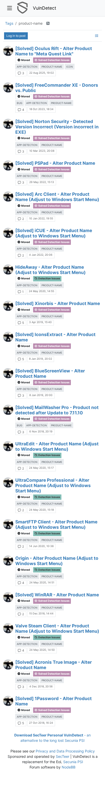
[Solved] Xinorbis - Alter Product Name (57, 303)
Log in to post (15, 36)
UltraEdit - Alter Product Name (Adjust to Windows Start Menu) (57, 446)
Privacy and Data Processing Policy (65, 751)
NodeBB (68, 767)
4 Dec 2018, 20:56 (41, 686)
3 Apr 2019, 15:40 (40, 322)
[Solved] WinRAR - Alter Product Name (57, 594)
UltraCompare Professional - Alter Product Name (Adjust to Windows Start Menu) (53, 485)
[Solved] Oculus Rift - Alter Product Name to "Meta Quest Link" (53, 51)
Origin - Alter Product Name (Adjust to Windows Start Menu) (56, 560)
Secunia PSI (73, 762)
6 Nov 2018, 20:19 (40, 431)
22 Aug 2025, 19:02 (41, 72)
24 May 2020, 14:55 (41, 291)
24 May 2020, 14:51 (41, 582)
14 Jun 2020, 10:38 (41, 546)
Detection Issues (49, 278)
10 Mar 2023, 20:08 (41, 151)
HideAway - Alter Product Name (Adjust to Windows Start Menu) (50, 269)
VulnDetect (44, 8)
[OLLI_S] (8, 51)
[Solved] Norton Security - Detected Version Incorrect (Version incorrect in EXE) (57, 127)
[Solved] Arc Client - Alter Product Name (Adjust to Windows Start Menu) (57, 196)
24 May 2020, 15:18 (41, 509)
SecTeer (62, 756)
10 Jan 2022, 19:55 (41, 218)
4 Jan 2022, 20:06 (40, 254)
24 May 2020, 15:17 (41, 468)
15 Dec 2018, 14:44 (41, 613)
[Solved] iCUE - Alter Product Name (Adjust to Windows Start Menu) (53, 233)
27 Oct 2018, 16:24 (41, 722)
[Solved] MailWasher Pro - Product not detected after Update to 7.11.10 (57, 410)
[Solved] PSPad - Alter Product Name (55, 163)
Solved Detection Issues (54, 60)
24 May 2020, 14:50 (42, 650)
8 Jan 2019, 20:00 (40, 395)
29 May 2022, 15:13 (41, 182)
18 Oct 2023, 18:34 (41, 109)
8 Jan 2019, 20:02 (40, 358)
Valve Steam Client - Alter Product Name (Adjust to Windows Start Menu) (57, 628)
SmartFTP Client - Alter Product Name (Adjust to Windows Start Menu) (56, 524)
